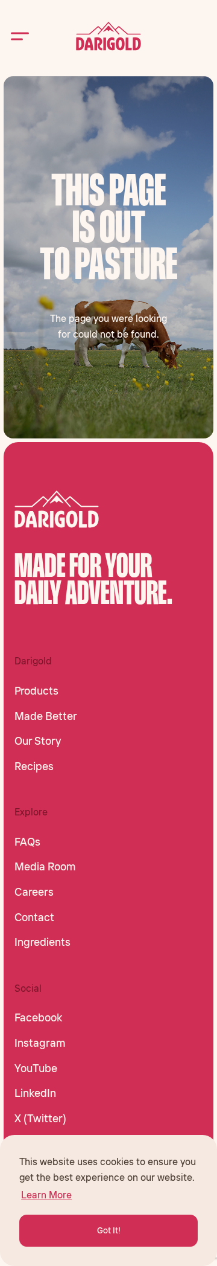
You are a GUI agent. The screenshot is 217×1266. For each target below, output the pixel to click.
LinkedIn (35, 1093)
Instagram (40, 1043)
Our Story (37, 741)
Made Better (45, 716)
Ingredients (42, 942)
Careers (34, 892)
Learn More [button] (46, 1195)
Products (36, 691)
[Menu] (20, 36)
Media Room (45, 866)
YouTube (35, 1068)
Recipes (34, 766)
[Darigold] (108, 36)
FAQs (27, 842)
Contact (34, 917)
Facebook (38, 1017)
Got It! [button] (109, 1230)
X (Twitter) (40, 1118)
